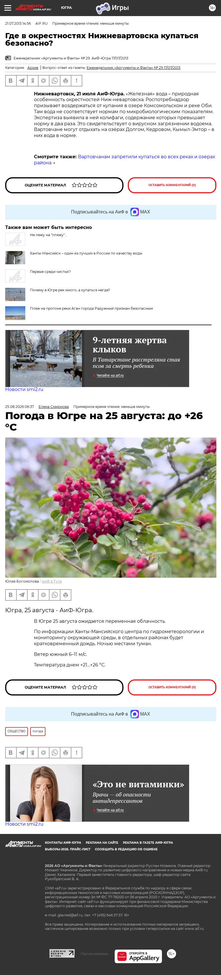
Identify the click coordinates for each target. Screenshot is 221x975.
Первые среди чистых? (50, 271)
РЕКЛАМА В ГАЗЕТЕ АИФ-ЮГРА (148, 843)
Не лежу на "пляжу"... (48, 235)
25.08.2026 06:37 (19, 406)
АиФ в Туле (52, 581)
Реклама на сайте (102, 843)
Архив (32, 67)
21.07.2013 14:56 (18, 23)
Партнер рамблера (94, 953)
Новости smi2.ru (24, 389)
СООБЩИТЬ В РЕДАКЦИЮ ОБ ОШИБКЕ (126, 849)
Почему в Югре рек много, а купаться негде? (70, 290)
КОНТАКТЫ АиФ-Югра (63, 843)
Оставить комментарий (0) (172, 185)
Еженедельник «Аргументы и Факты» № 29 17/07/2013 (133, 67)
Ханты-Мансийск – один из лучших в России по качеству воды (86, 253)
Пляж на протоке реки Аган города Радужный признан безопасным (91, 308)
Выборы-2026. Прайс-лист (67, 849)
